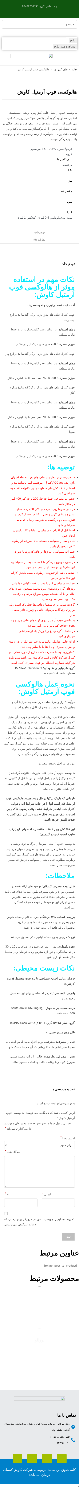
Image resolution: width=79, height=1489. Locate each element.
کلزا (69, 212)
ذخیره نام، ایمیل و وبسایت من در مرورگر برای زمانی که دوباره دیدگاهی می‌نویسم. (39, 1221)
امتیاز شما (67, 1137)
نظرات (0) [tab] (39, 239)
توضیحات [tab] (39, 232)
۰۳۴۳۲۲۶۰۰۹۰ (63, 1442)
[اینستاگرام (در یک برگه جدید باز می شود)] (41, 11)
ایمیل (46, 1194)
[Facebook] (17, 1458)
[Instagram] (32, 1458)
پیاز (70, 180)
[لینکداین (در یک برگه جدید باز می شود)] (36, 11)
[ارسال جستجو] (71, 33)
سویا (69, 201)
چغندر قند (66, 191)
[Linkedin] (47, 1458)
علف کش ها (61, 69)
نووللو (39, 1340)
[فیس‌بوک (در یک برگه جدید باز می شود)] (46, 11)
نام (7, 1194)
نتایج (72, 40)
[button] (71, 58)
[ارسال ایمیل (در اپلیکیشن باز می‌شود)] (32, 11)
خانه (74, 69)
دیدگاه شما (12, 1151)
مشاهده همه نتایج (64, 46)
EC (70, 170)
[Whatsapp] (62, 1458)
